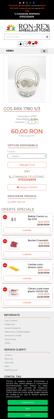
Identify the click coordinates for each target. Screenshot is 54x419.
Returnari (9, 359)
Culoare (12, 152)
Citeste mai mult (27, 402)
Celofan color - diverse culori (36, 266)
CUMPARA (27, 230)
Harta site (9, 362)
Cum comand (11, 320)
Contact (8, 355)
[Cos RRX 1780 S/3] (27, 79)
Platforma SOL (11, 370)
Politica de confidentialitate (17, 332)
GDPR (7, 343)
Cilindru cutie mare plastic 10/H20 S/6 (38, 290)
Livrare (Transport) (12, 328)
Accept (27, 415)
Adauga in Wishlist (28, 187)
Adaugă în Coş (27, 165)
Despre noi (10, 324)
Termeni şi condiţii (13, 335)
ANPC (7, 366)
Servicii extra (10, 339)
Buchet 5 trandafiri (38, 240)
